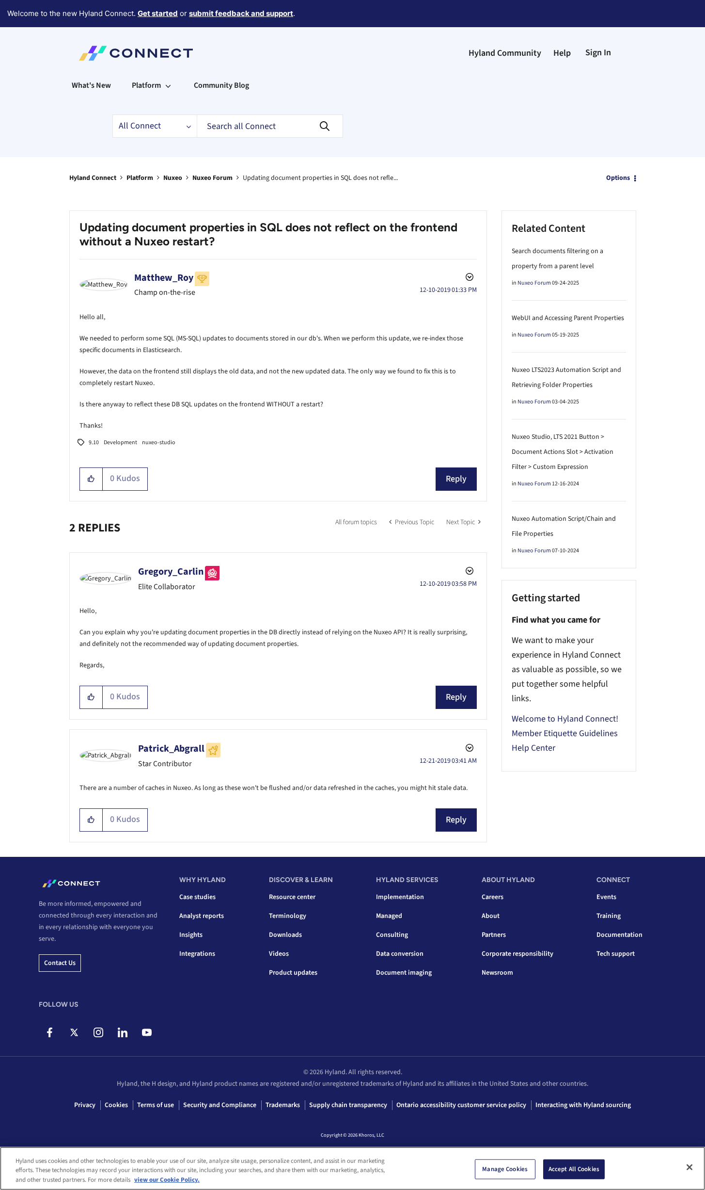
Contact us (60, 963)
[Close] (689, 1167)
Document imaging (404, 973)
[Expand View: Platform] (168, 85)
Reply (456, 479)
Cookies (116, 1105)
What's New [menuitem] (91, 85)
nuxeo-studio (158, 442)
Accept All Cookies (573, 1168)
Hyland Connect (92, 178)
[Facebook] (50, 1032)
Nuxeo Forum (212, 178)
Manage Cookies (505, 1168)
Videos (279, 954)
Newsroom (497, 973)
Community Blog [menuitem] (221, 85)
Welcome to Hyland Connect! (565, 719)
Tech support (615, 954)
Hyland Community (505, 53)
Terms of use (155, 1105)
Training (608, 916)
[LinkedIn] (122, 1032)
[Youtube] (146, 1032)
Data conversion (399, 954)
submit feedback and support (241, 13)
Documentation (619, 935)
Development (120, 442)
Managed (389, 916)
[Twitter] (74, 1032)
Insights (191, 935)
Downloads (285, 935)
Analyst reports (201, 916)
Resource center (292, 897)
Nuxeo (172, 178)
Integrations (197, 954)
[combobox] (270, 126)
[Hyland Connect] (136, 53)
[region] (352, 1168)
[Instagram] (98, 1032)
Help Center (533, 748)
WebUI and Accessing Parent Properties (568, 318)
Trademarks (283, 1105)
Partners (494, 935)
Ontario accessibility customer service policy (461, 1105)
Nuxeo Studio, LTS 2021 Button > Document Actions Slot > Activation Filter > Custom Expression (562, 452)
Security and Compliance (219, 1105)
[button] (91, 479)
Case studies (197, 897)
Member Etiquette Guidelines (565, 733)
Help (562, 53)
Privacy (84, 1105)
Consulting (392, 935)
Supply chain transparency (348, 1105)
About (491, 916)
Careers (492, 897)
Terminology (287, 916)
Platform (139, 178)
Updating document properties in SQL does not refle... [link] (320, 178)
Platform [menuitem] (146, 85)
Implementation (400, 897)
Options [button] (618, 178)
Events (606, 897)
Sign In (598, 53)
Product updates (293, 973)
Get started (158, 13)
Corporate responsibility (517, 954)
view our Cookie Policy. (167, 1179)
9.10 (94, 442)
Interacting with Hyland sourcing (583, 1105)
